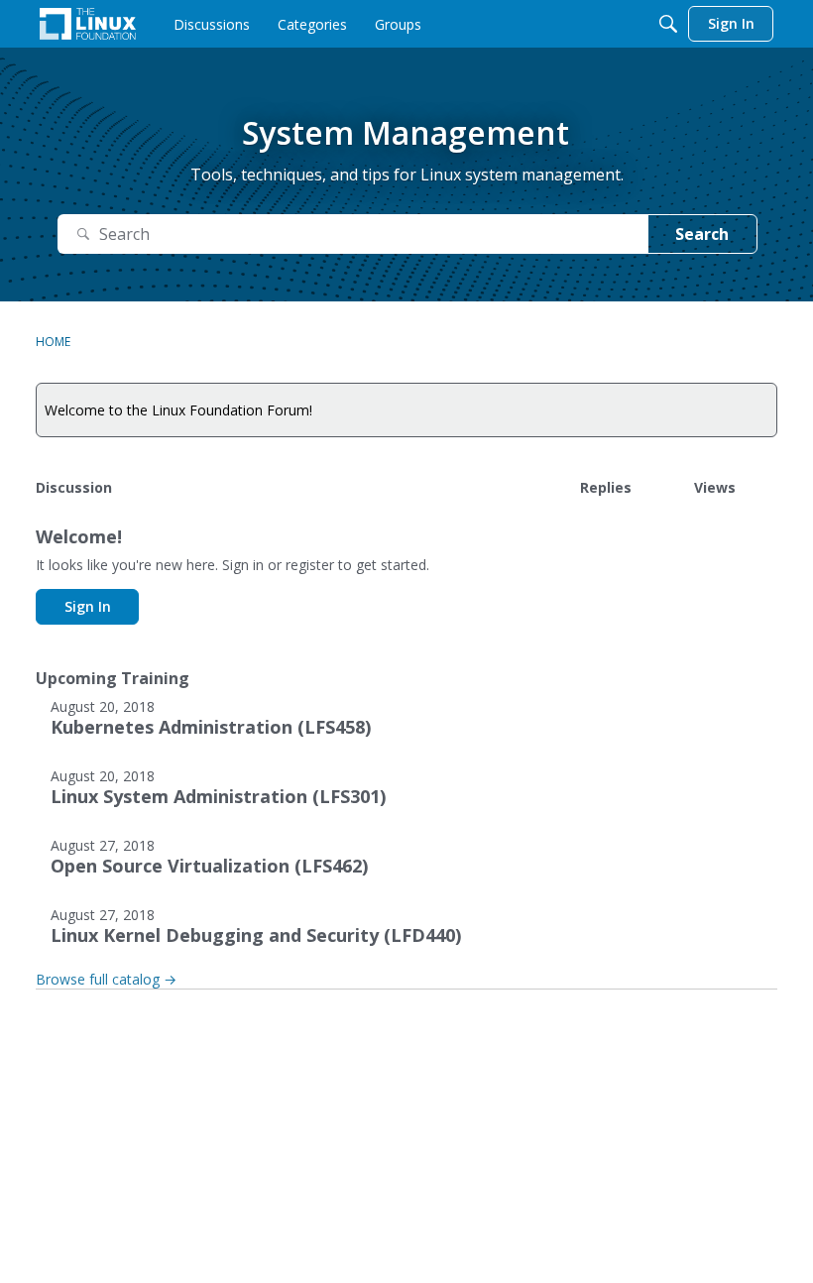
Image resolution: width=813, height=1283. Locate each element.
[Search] (668, 24)
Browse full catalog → (106, 979)
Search (702, 234)
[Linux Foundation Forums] (88, 24)
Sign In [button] (87, 606)
